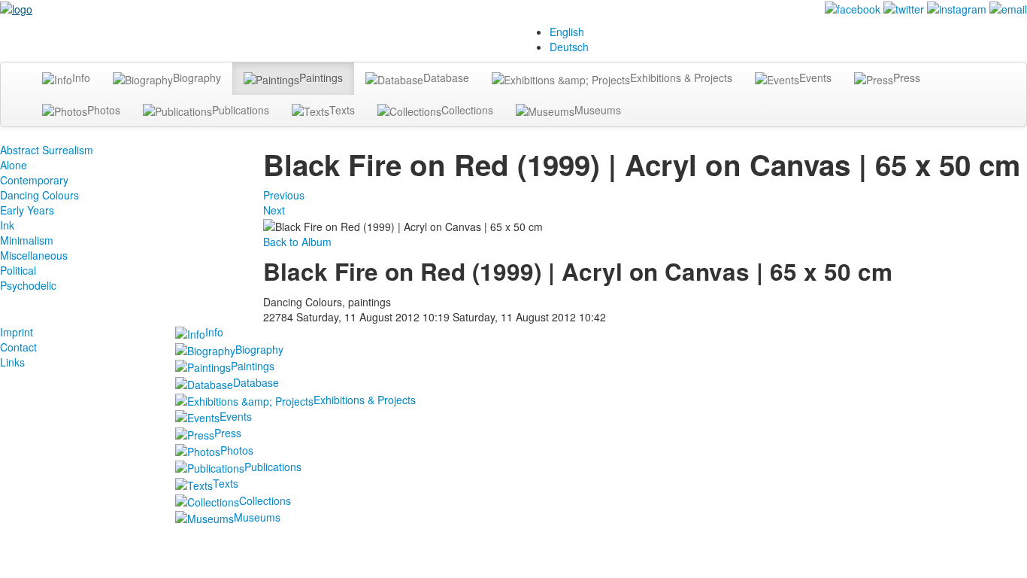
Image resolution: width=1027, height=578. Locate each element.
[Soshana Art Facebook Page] (852, 7)
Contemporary (34, 179)
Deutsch (569, 46)
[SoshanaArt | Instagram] (956, 7)
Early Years (27, 210)
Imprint (16, 331)
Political (18, 270)
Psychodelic (28, 285)
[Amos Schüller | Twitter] (903, 7)
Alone (13, 164)
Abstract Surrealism (46, 149)
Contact (18, 346)
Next (274, 210)
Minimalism (26, 240)
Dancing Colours (39, 194)
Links (12, 362)
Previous (283, 194)
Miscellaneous (34, 255)
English (567, 31)
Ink (7, 225)
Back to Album (297, 241)
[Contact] (1008, 7)
